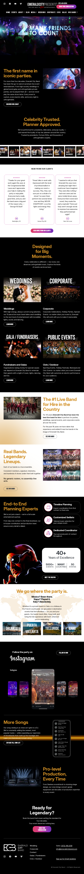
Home (8, 12)
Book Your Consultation (66, 6)
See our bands (50, 436)
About (20, 12)
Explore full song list (13, 743)
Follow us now (63, 653)
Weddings (42, 12)
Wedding (33, 846)
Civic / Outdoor (36, 859)
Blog (28, 12)
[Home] (42, 5)
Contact (33, 852)
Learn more (9, 324)
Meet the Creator (50, 577)
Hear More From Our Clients (42, 231)
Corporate (51, 12)
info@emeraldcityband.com (66, 849)
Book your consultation (42, 829)
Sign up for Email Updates (66, 859)
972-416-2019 (62, 3)
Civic (59, 12)
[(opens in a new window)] (4, 4)
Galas (64, 12)
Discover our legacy (12, 104)
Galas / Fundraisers (37, 856)
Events (14, 12)
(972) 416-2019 (66, 846)
